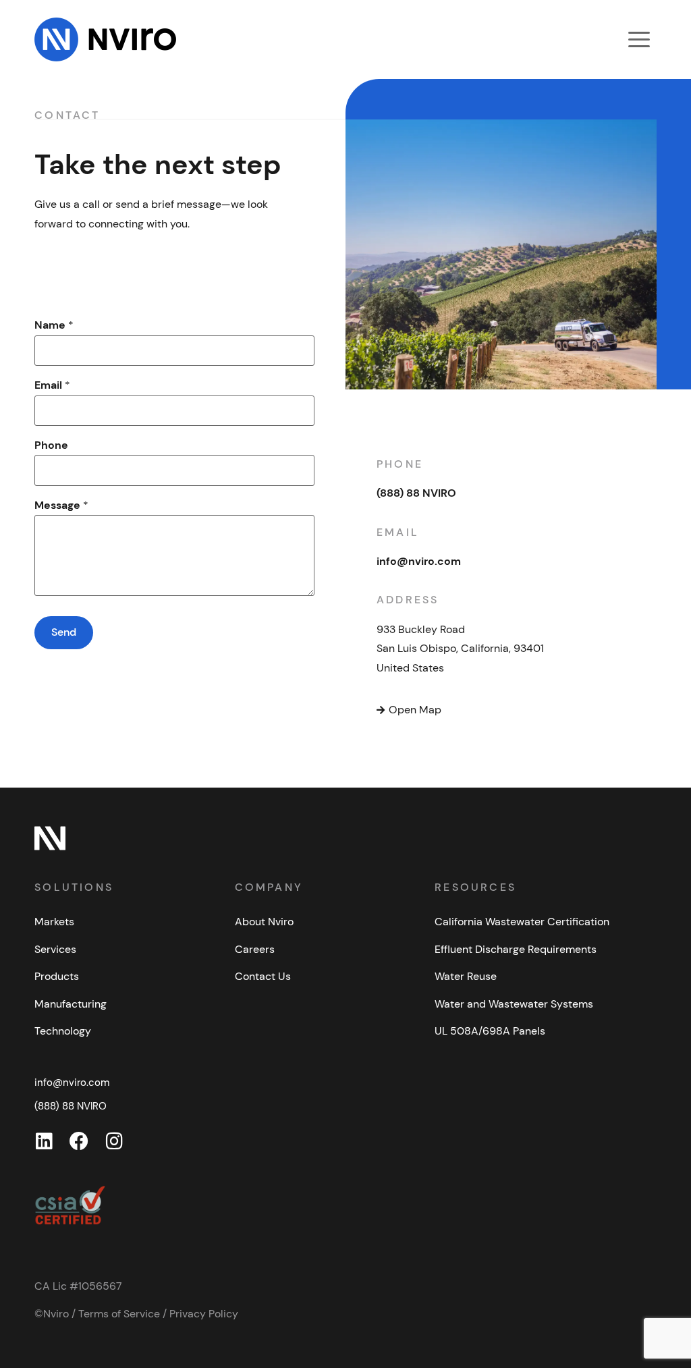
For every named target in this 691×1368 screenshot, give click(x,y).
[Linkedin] (43, 1141)
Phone (51, 445)
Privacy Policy (203, 1314)
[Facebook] (79, 1141)
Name (54, 325)
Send (63, 632)
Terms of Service (119, 1314)
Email (52, 385)
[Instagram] (114, 1141)
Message (61, 505)
